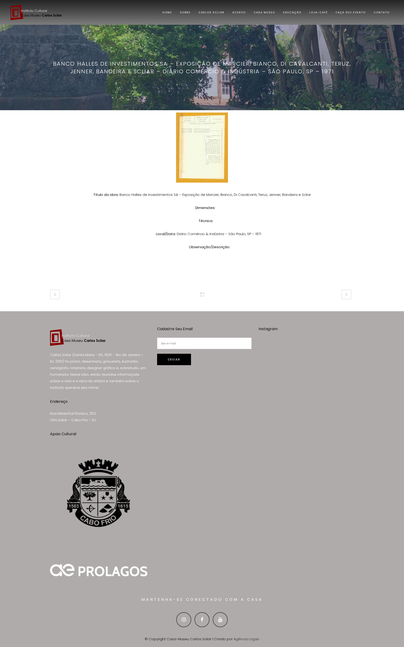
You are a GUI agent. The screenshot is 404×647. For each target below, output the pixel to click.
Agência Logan (246, 638)
